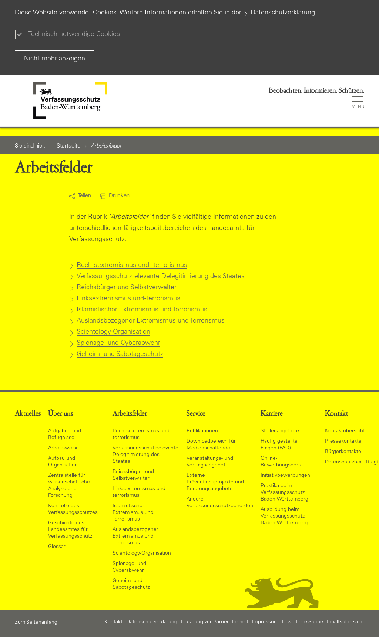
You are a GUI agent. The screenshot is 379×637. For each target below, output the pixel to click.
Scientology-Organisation (113, 332)
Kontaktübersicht (345, 431)
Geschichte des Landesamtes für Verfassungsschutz (70, 530)
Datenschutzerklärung (283, 13)
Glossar (57, 546)
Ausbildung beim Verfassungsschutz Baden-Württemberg (284, 516)
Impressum (265, 622)
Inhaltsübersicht (345, 622)
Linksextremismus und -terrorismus (128, 299)
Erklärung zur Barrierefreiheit (214, 622)
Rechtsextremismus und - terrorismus (132, 265)
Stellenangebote (280, 431)
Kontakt (113, 622)
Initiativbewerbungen (285, 475)
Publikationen (202, 431)
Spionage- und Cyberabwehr (118, 343)
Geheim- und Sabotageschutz (120, 354)
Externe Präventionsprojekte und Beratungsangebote (215, 482)
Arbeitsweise (63, 448)
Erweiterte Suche (302, 622)
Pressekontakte (343, 441)
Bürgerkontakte (343, 452)
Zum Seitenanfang (36, 622)
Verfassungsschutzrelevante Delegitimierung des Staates (161, 276)
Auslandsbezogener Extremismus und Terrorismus (151, 321)
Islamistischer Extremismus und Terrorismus (142, 310)
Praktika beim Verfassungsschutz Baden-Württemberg (284, 492)
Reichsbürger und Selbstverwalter (127, 287)
